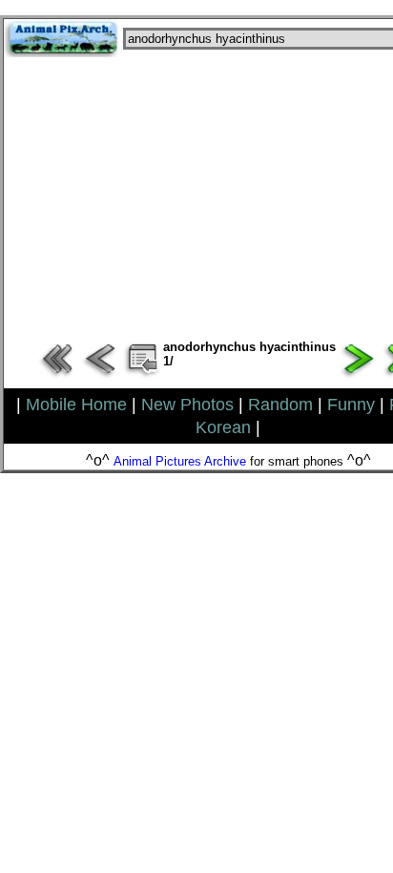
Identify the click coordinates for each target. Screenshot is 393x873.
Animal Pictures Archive (180, 461)
